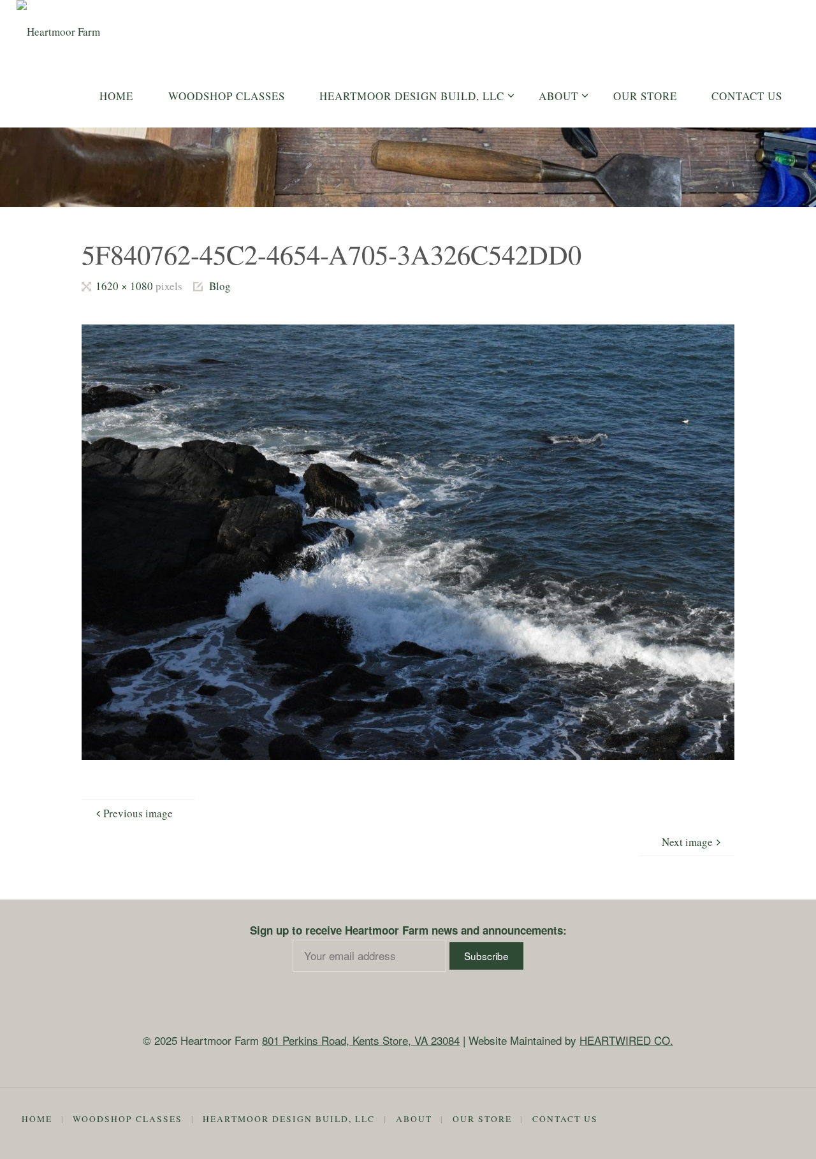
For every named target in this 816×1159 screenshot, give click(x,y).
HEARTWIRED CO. (626, 1040)
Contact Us (565, 1119)
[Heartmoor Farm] (58, 25)
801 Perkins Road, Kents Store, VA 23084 (361, 1040)
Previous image (138, 813)
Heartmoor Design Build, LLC (289, 1119)
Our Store (482, 1119)
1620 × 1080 (125, 286)
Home (37, 1119)
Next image (687, 842)
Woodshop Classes (127, 1119)
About (414, 1119)
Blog (220, 286)
